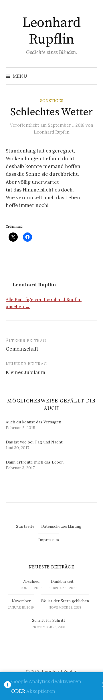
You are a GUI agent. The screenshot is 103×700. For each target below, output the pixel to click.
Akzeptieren (40, 691)
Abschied (31, 581)
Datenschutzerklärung (61, 526)
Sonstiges (51, 100)
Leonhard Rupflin (51, 31)
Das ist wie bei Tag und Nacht (34, 442)
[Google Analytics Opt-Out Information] (7, 686)
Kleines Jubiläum (25, 372)
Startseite (25, 526)
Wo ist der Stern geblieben (65, 601)
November (21, 601)
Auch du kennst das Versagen (33, 422)
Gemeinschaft (22, 349)
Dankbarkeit (62, 581)
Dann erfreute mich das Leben (35, 462)
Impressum (48, 539)
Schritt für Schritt (48, 620)
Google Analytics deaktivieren (46, 681)
